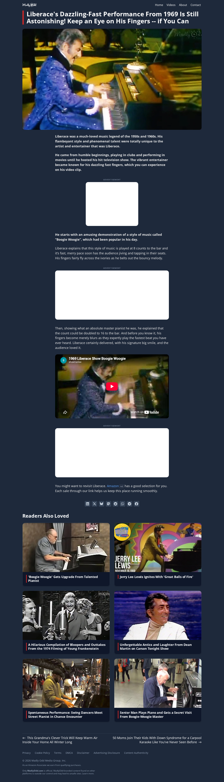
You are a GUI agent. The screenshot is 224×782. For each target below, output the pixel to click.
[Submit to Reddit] (115, 504)
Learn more (88, 773)
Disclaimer (83, 752)
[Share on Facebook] (136, 504)
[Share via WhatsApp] (122, 504)
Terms (57, 752)
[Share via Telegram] (129, 504)
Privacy (26, 752)
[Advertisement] (112, 204)
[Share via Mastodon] (108, 504)
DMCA (69, 752)
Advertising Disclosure (107, 752)
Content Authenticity (136, 752)
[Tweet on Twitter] (94, 504)
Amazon (113, 486)
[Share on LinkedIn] (87, 504)
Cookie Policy (42, 752)
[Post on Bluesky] (101, 504)
